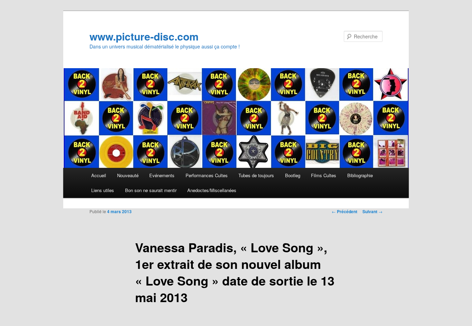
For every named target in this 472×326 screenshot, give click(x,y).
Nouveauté (128, 175)
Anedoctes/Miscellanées (211, 190)
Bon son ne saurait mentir (151, 190)
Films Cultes (323, 175)
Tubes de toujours (256, 175)
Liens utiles (102, 190)
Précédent (344, 211)
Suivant (372, 211)
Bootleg (292, 175)
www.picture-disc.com (144, 36)
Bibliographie (360, 175)
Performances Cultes (207, 175)
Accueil (98, 175)
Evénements (161, 175)
